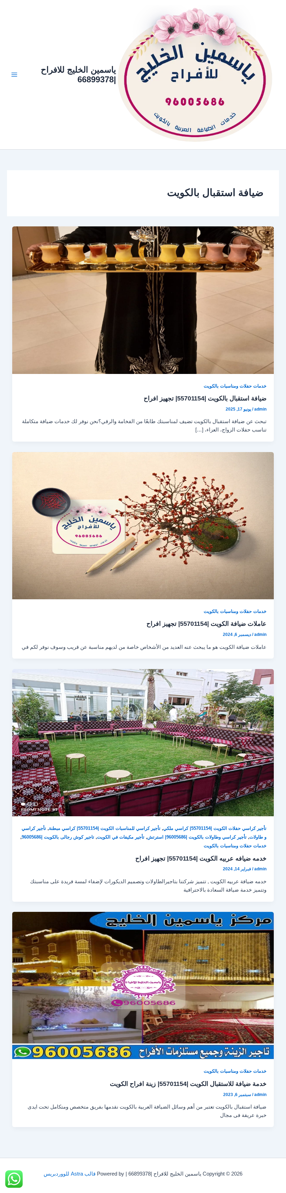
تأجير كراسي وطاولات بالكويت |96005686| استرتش (197, 837)
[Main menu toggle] (14, 74)
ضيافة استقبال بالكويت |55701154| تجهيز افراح (205, 398)
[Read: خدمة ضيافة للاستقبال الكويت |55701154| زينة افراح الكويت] (143, 985)
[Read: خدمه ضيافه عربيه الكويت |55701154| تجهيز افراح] (143, 742)
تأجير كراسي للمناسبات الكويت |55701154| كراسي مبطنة (104, 828)
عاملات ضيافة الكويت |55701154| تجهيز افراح (206, 623)
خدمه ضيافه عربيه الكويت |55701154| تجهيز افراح (200, 858)
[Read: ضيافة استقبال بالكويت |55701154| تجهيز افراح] (143, 299)
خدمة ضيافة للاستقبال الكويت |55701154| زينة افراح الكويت (188, 1083)
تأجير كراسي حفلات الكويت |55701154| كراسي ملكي (214, 828)
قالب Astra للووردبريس (70, 1174)
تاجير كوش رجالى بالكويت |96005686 (58, 837)
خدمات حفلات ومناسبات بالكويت (235, 386)
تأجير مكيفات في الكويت (120, 837)
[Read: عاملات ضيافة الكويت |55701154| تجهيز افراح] (143, 525)
